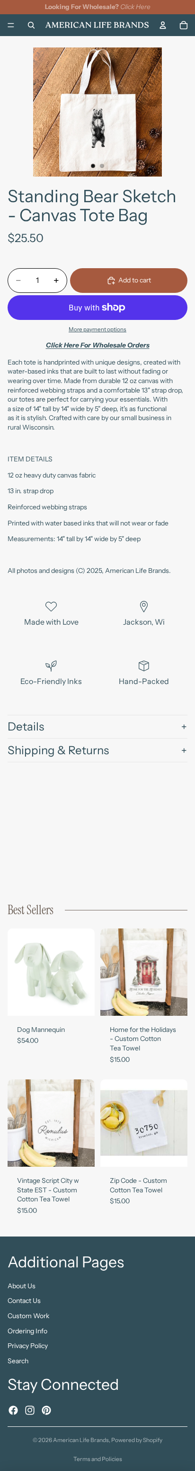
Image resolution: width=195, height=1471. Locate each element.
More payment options (97, 329)
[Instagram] (29, 1410)
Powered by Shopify (136, 1439)
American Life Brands (81, 1439)
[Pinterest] (46, 1410)
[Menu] (11, 25)
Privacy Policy (28, 1345)
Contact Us (24, 1300)
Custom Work (28, 1316)
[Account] (162, 24)
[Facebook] (13, 1410)
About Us (21, 1286)
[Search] (31, 24)
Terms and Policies (97, 1458)
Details (26, 726)
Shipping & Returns (58, 750)
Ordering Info (27, 1331)
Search (18, 1361)
